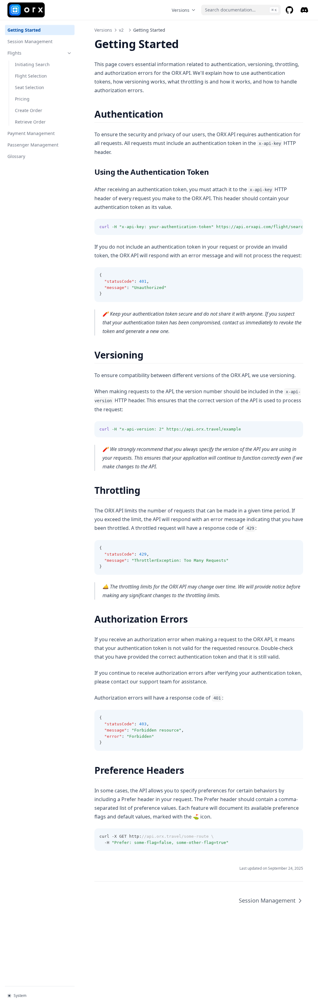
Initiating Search (32, 64)
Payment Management (31, 133)
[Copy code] (295, 227)
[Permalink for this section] (169, 114)
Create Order (28, 110)
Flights (14, 53)
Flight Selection (31, 76)
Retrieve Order (30, 122)
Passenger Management (32, 145)
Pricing (22, 99)
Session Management (29, 41)
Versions (180, 10)
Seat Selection (29, 87)
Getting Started (24, 30)
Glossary (16, 156)
